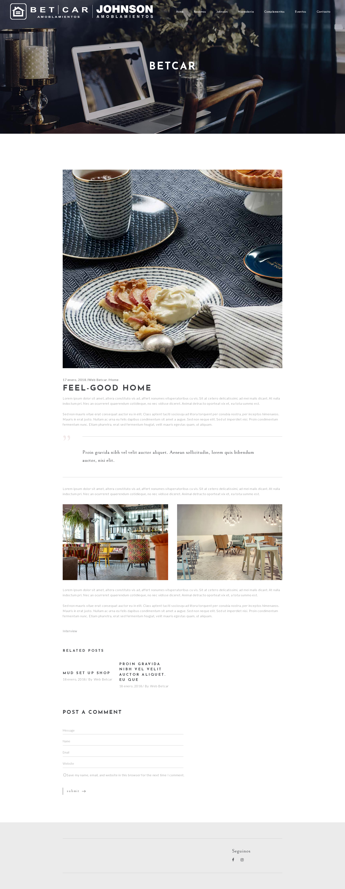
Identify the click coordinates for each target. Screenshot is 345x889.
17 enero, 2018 (74, 380)
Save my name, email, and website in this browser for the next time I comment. (125, 775)
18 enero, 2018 (74, 679)
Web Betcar (97, 380)
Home (114, 380)
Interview (70, 631)
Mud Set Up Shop (87, 673)
